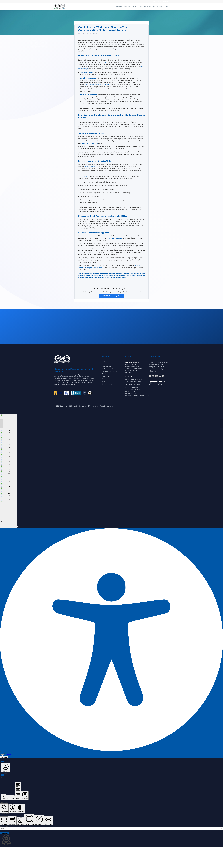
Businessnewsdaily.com (90, 143)
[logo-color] (59, 6)
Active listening (83, 176)
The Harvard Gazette (91, 166)
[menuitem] (157, 1)
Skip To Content (4, 826)
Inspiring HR (94, 33)
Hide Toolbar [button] (4, 757)
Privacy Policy (93, 406)
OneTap (9, 754)
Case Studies (106, 376)
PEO (103, 361)
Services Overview (107, 384)
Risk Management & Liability (110, 371)
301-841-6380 (132, 370)
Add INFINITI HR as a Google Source (111, 296)
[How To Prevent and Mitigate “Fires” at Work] (1, 423)
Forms (104, 381)
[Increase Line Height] (2, 775)
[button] (17, 526)
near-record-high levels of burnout (97, 84)
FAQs (103, 379)
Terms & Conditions (106, 406)
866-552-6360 (137, 368)
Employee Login (157, 1)
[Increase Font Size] (2, 755)
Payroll (104, 364)
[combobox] (8, 471)
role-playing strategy (116, 238)
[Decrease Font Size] (2, 761)
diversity (104, 62)
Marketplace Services (108, 369)
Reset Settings (4, 833)
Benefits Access (106, 366)
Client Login (166, 1)
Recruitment (105, 374)
